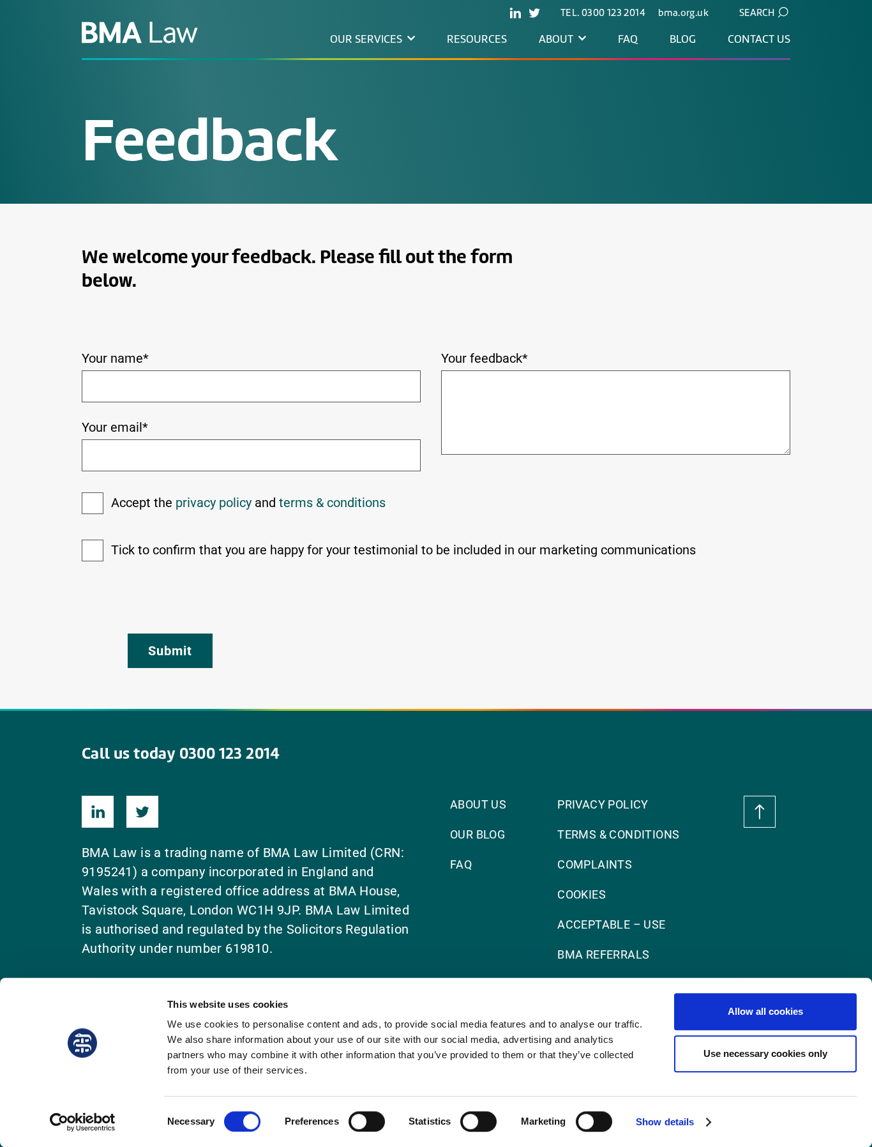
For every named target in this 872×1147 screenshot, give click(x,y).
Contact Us (759, 39)
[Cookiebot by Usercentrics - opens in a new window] (83, 1122)
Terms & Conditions (618, 834)
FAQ (628, 39)
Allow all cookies (765, 1011)
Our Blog (477, 834)
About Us (478, 804)
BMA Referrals (603, 954)
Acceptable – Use (611, 924)
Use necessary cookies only (765, 1053)
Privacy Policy (603, 804)
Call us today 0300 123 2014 (181, 753)
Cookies (581, 894)
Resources (477, 39)
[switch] (367, 1121)
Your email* (115, 427)
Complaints (594, 864)
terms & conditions (332, 502)
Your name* (115, 358)
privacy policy (214, 502)
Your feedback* (484, 358)
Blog (683, 39)
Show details (665, 1121)
